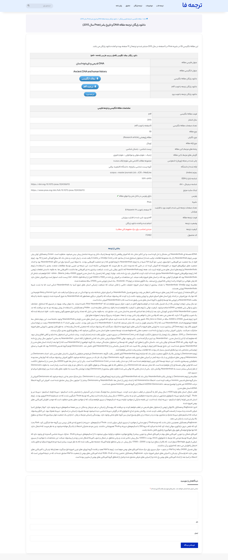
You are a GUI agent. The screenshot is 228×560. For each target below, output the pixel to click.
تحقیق (128, 5)
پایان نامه (119, 5)
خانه (144, 19)
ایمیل (196, 533)
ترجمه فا (160, 5)
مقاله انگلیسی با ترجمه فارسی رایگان (130, 19)
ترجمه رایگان (138, 5)
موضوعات (149, 5)
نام (197, 522)
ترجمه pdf (88, 86)
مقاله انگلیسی (88, 78)
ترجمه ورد (90, 94)
